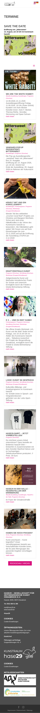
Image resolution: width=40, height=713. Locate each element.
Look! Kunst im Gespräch (20, 380)
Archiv (7, 535)
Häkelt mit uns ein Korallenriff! (16, 203)
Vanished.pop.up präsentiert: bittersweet (14, 149)
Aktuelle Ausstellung (12, 96)
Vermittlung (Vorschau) (26, 273)
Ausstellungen (22, 96)
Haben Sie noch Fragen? (19, 533)
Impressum (12, 710)
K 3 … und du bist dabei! (19, 320)
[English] (35, 2)
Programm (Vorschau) (21, 153)
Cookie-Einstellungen (11, 621)
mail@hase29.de (9, 607)
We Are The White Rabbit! (19, 94)
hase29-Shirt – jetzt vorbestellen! (17, 434)
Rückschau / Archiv (20, 563)
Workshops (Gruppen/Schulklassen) (16, 275)
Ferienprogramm (20, 206)
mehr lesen (10, 116)
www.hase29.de (9, 610)
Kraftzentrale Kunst (18, 271)
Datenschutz (21, 710)
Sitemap (29, 710)
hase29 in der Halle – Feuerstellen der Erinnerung (17, 491)
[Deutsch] (37, 2)
